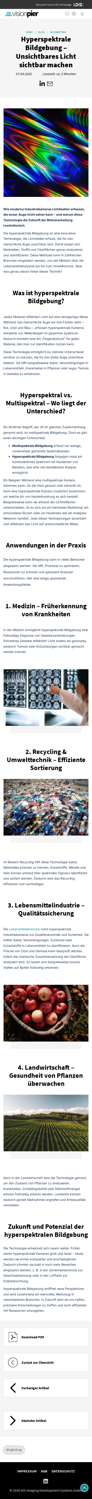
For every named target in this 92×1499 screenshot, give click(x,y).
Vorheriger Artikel (35, 1388)
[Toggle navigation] (82, 13)
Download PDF (32, 1337)
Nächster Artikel (33, 1420)
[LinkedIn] (46, 1480)
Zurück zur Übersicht (37, 1362)
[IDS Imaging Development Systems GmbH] (79, 4)
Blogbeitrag (14, 1450)
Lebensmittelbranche (24, 929)
